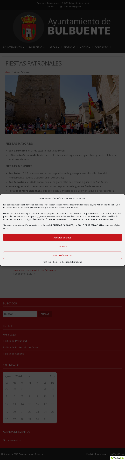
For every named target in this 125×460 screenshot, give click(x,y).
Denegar (62, 246)
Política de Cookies (52, 262)
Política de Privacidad (72, 262)
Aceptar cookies (62, 237)
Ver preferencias (62, 255)
